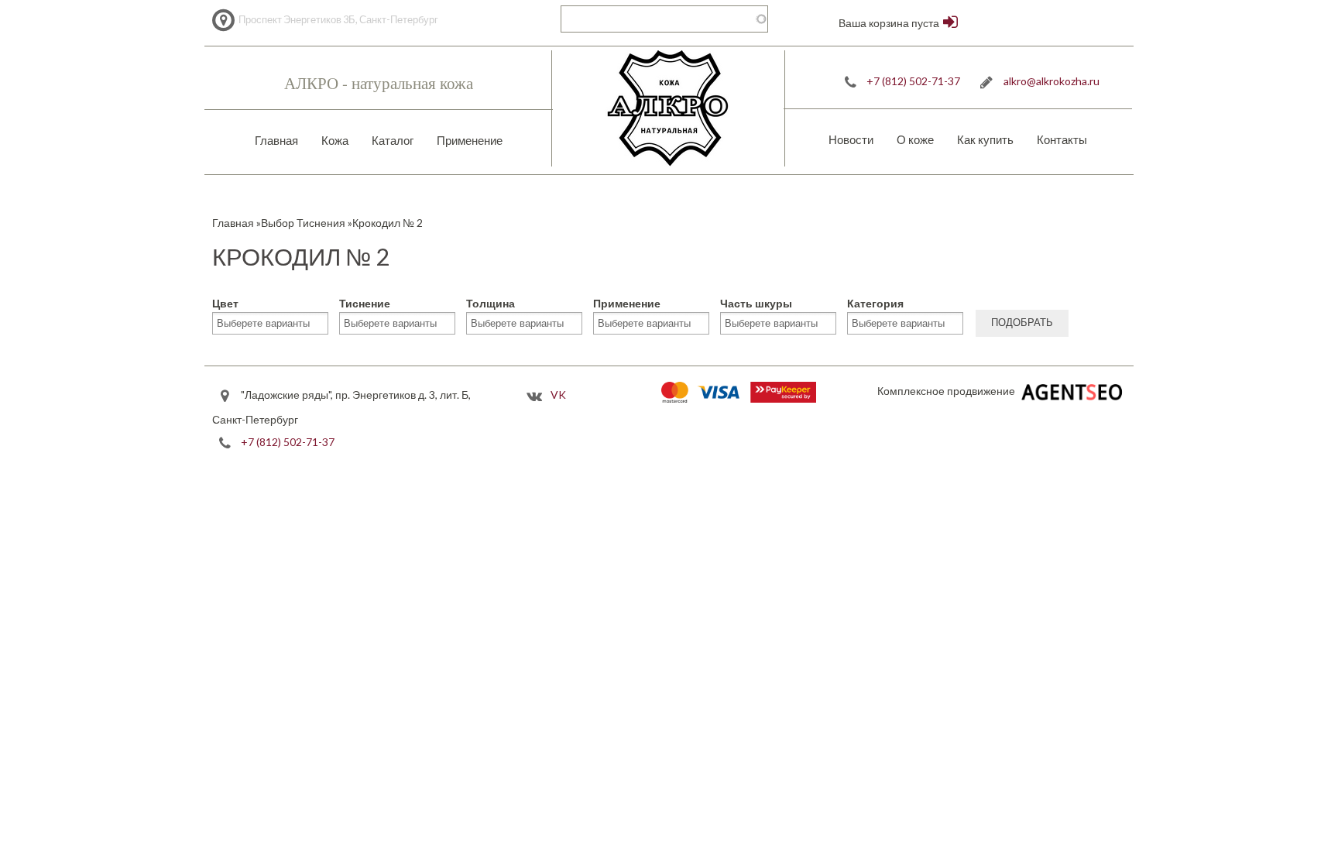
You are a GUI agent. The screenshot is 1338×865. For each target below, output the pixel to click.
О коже (915, 139)
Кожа (334, 140)
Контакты (1062, 139)
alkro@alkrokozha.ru (1052, 81)
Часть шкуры (756, 303)
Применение (470, 140)
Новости (851, 139)
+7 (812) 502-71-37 (913, 81)
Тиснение (364, 303)
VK (558, 394)
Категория (875, 303)
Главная (276, 140)
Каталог (392, 140)
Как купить (985, 139)
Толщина (490, 303)
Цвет (225, 303)
